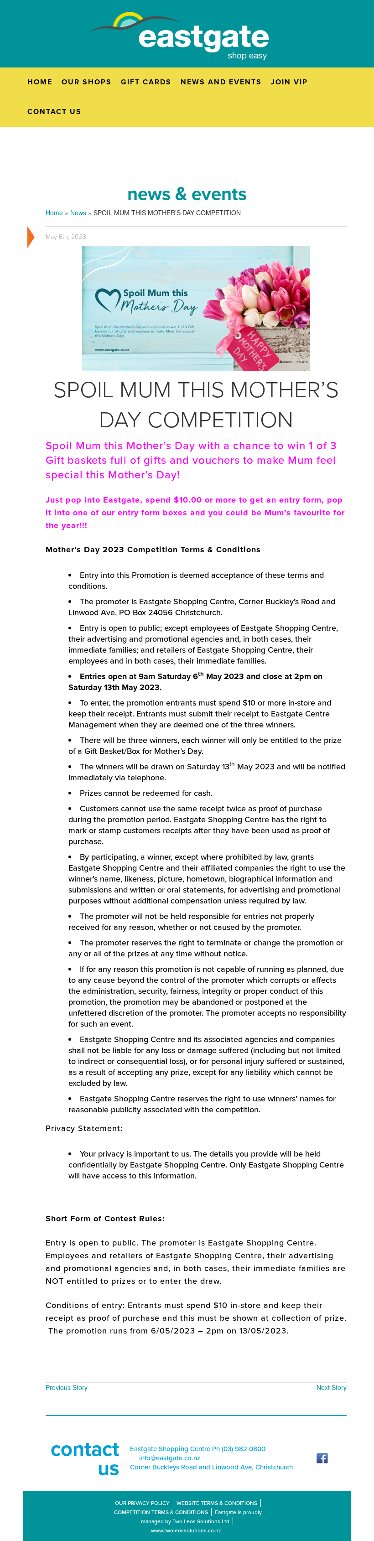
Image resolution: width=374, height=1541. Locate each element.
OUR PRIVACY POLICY (142, 1503)
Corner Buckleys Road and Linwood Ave (191, 1467)
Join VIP (289, 82)
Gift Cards (146, 82)
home (39, 82)
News (78, 212)
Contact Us (54, 111)
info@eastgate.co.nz (169, 1458)
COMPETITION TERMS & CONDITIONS (161, 1512)
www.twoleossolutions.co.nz (186, 1530)
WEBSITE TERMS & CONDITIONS (217, 1503)
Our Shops (87, 82)
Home (54, 212)
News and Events (221, 82)
